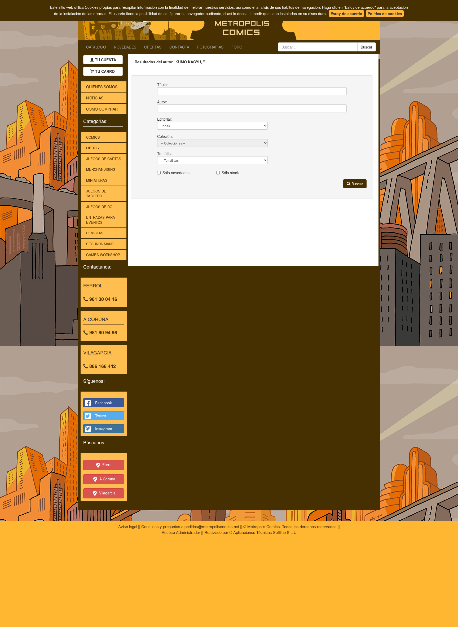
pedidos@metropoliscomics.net (211, 526)
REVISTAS (94, 232)
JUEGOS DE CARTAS (103, 158)
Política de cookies (385, 13)
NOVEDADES (125, 47)
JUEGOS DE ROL (100, 206)
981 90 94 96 (102, 332)
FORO (236, 47)
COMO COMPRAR (102, 109)
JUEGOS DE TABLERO (96, 193)
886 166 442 (102, 366)
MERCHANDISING (100, 169)
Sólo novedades (176, 172)
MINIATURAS (96, 180)
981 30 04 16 (102, 299)
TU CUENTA (105, 59)
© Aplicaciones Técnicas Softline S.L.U (263, 532)
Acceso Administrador (181, 532)
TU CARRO (105, 71)
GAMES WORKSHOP (103, 254)
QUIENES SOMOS (101, 86)
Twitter (100, 415)
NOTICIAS (94, 97)
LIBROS (92, 147)
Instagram (103, 428)
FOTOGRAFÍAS (210, 47)
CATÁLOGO (96, 47)
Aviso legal (127, 526)
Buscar (356, 183)
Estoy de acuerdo (346, 13)
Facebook (103, 402)
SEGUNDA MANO (100, 243)
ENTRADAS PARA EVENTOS (100, 220)
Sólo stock (230, 172)
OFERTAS (152, 47)
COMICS (93, 137)
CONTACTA (179, 47)
